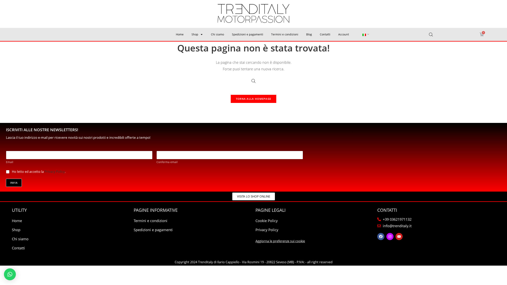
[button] (10, 274)
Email (9, 162)
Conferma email (167, 162)
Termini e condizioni (284, 34)
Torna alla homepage (253, 99)
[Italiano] (364, 34)
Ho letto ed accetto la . (39, 172)
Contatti (325, 34)
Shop (195, 34)
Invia (14, 182)
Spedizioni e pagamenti (247, 34)
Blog (309, 34)
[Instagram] (390, 236)
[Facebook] (380, 236)
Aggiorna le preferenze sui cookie (280, 241)
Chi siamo (217, 34)
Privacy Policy (55, 171)
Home (180, 34)
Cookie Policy (266, 220)
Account (343, 34)
